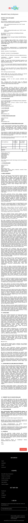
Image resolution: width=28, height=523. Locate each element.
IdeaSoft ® (6, 520)
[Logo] (14, 8)
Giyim (2, 461)
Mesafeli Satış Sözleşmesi (7, 474)
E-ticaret (11, 520)
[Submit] (25, 508)
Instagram (3, 495)
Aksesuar (3, 467)
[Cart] (25, 2)
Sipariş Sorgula (4, 484)
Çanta (2, 465)
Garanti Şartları (4, 480)
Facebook (3, 491)
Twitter (2, 493)
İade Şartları (4, 482)
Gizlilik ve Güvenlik (5, 478)
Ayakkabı (3, 463)
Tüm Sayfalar (23, 449)
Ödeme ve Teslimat (5, 476)
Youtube (3, 497)
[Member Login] (21, 2)
